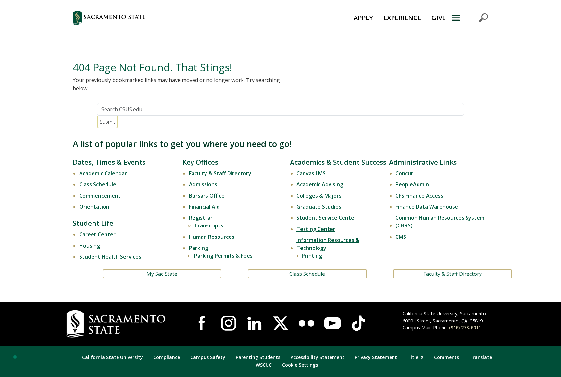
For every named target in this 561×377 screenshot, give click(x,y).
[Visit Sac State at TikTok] (358, 323)
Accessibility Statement (317, 357)
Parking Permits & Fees (223, 255)
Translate (480, 357)
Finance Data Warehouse (426, 206)
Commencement (100, 195)
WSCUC (264, 365)
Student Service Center (326, 217)
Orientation (94, 206)
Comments (446, 357)
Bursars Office (207, 195)
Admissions (203, 184)
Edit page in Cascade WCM (15, 357)
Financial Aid (204, 206)
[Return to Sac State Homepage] (145, 18)
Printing (312, 255)
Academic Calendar (103, 173)
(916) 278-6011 (465, 327)
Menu (469, 18)
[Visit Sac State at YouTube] (332, 323)
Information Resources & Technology (327, 244)
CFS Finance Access (419, 195)
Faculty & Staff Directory (220, 173)
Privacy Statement (376, 357)
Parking (198, 247)
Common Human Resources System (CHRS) (439, 221)
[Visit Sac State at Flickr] (306, 323)
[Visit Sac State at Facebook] (203, 323)
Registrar (201, 217)
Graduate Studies (318, 206)
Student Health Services (110, 256)
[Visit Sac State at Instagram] (229, 323)
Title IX (415, 357)
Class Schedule (97, 184)
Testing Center (315, 229)
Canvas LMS (311, 173)
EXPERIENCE (402, 17)
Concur (404, 173)
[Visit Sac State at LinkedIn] (255, 323)
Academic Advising (319, 184)
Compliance (166, 357)
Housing (89, 245)
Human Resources (211, 236)
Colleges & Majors (319, 195)
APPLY (363, 17)
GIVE (438, 17)
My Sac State (161, 273)
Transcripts (208, 225)
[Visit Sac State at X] (280, 323)
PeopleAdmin (412, 184)
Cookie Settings (300, 365)
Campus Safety (207, 357)
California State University (112, 357)
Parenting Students (258, 357)
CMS (400, 236)
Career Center (97, 234)
